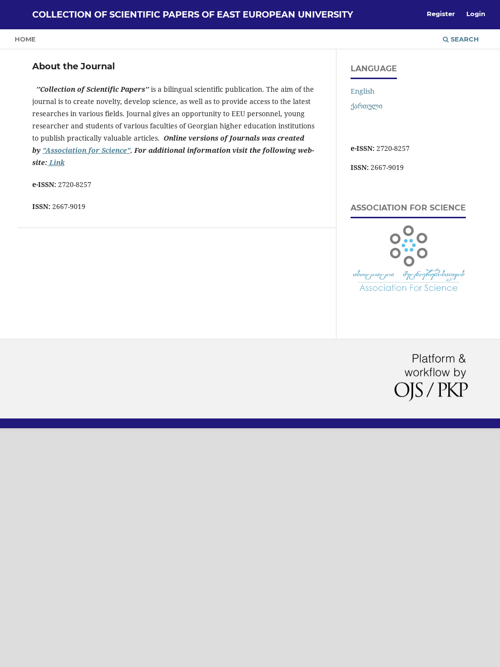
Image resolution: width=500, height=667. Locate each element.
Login (475, 14)
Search (464, 39)
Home (25, 39)
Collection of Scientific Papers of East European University (192, 14)
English (363, 91)
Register (441, 14)
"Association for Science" (86, 150)
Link (55, 162)
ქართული (366, 105)
